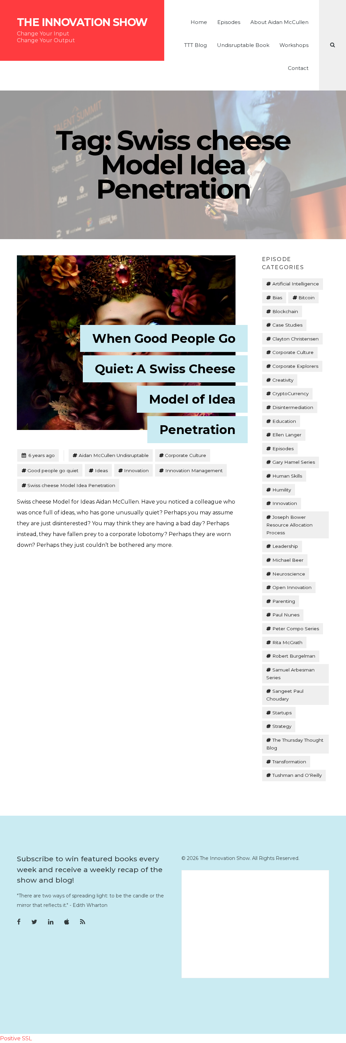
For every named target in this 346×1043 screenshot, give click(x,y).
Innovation (136, 470)
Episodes (228, 22)
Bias (277, 297)
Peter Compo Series (295, 628)
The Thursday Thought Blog (294, 744)
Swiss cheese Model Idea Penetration (71, 485)
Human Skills (287, 476)
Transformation (289, 761)
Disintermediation (292, 407)
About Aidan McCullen (279, 22)
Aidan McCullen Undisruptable (114, 455)
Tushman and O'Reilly (297, 775)
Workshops (293, 45)
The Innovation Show (82, 22)
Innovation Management (194, 470)
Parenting (283, 601)
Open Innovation (292, 587)
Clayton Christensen (295, 338)
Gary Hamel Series (293, 462)
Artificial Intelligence (295, 283)
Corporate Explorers (295, 366)
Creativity (282, 380)
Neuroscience (288, 574)
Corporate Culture (185, 455)
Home (199, 22)
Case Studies (287, 325)
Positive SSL (16, 1038)
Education (284, 421)
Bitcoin (306, 297)
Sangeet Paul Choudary (284, 695)
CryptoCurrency (290, 393)
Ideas (101, 470)
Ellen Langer (286, 434)
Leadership (285, 546)
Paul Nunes (285, 614)
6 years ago (38, 455)
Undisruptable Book (243, 45)
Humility (281, 489)
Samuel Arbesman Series (290, 673)
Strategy (281, 726)
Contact (298, 68)
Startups (282, 712)
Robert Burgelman (293, 656)
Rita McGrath (287, 642)
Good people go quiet (52, 470)
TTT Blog (195, 45)
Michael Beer (287, 560)
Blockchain (285, 311)
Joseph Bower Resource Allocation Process (289, 524)
